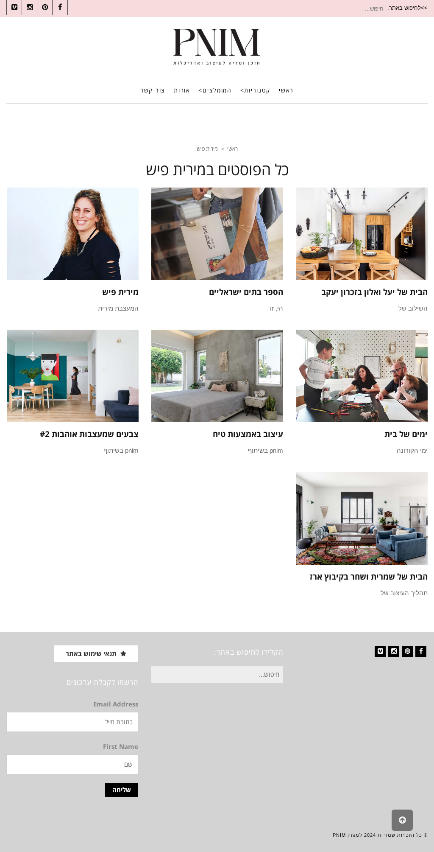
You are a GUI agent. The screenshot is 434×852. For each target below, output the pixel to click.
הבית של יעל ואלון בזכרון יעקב (374, 291)
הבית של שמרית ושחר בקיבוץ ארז (369, 576)
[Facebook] (420, 651)
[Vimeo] (380, 651)
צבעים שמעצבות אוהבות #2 (89, 434)
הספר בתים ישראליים (246, 291)
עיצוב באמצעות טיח (248, 434)
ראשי (232, 148)
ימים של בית (406, 434)
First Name (120, 746)
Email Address (115, 704)
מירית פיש (120, 291)
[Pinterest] (407, 651)
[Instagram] (393, 651)
